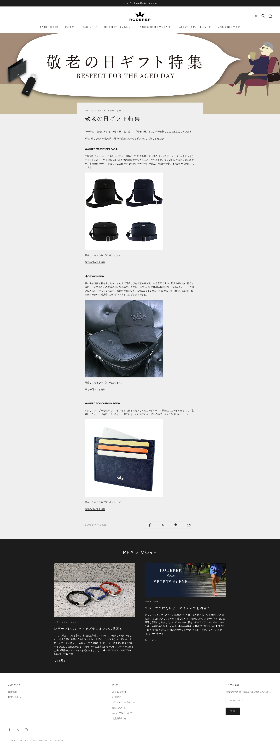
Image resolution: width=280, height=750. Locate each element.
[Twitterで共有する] (162, 525)
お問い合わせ (14, 697)
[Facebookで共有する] (149, 525)
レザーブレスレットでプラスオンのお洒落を (88, 628)
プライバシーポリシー (123, 702)
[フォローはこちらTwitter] (17, 729)
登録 (232, 711)
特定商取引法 (119, 718)
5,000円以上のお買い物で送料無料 (140, 3)
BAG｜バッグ (90, 27)
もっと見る (59, 660)
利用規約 (116, 697)
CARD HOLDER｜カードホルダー (58, 27)
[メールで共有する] (188, 525)
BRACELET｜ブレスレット (118, 27)
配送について (119, 707)
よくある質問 (119, 691)
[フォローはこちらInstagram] (26, 729)
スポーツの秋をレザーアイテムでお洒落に (177, 608)
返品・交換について (122, 713)
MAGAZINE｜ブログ (228, 27)
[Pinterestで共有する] (175, 525)
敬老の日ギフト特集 (95, 262)
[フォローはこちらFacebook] (9, 729)
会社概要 (12, 691)
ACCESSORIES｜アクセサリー (156, 27)
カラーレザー (114, 110)
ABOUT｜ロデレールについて (195, 27)
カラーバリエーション (65, 622)
